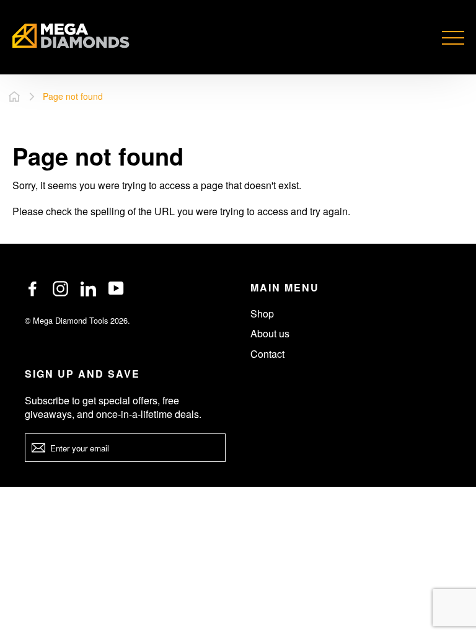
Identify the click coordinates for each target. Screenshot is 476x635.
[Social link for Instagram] (60, 288)
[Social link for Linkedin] (88, 288)
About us (269, 333)
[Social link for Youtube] (116, 288)
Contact (267, 354)
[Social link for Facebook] (32, 288)
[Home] (14, 96)
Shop (262, 313)
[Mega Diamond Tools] (71, 37)
